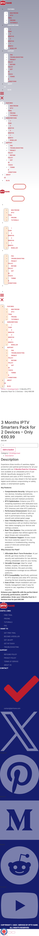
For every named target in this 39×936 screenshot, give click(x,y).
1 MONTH (10, 45)
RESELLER (13, 48)
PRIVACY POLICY (12, 61)
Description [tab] (9, 456)
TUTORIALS (14, 23)
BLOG (9, 90)
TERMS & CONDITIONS (12, 280)
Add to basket (8, 450)
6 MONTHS (11, 35)
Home (3, 389)
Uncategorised (12, 389)
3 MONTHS (11, 40)
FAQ (11, 55)
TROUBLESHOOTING (16, 57)
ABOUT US (7, 176)
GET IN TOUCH (11, 273)
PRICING (13, 20)
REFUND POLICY (11, 66)
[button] (2, 96)
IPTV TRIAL (10, 17)
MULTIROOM (14, 13)
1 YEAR (10, 30)
